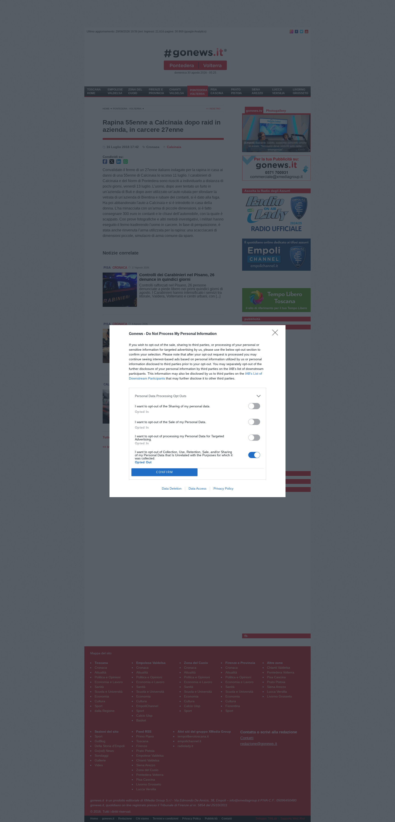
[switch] (254, 406)
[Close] (276, 334)
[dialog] (197, 411)
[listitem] (197, 396)
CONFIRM (164, 472)
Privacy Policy (223, 488)
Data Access (197, 488)
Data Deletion (171, 488)
